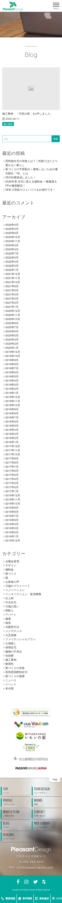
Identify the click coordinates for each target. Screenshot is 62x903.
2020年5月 (12, 335)
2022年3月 (12, 266)
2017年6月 (12, 471)
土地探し (10, 643)
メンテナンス (13, 631)
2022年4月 (12, 261)
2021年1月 (12, 307)
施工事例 (8, 124)
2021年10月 (12, 282)
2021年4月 (12, 294)
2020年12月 (12, 311)
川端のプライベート (17, 586)
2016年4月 (12, 524)
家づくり (10, 573)
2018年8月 (12, 413)
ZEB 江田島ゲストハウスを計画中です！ (30, 190)
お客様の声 (12, 582)
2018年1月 (12, 442)
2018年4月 (12, 430)
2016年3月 (12, 528)
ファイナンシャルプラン (20, 639)
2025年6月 (12, 233)
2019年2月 (12, 389)
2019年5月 (12, 376)
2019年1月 (12, 393)
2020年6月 (12, 331)
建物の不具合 (13, 651)
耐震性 (9, 664)
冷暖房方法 (12, 627)
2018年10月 (12, 405)
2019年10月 (12, 356)
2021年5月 (12, 290)
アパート (10, 614)
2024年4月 (12, 245)
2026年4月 (12, 225)
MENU (56, 8)
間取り (9, 610)
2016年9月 (12, 508)
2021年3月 (12, 298)
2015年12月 (12, 540)
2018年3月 (12, 434)
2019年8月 (12, 364)
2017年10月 (12, 454)
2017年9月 (12, 458)
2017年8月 (12, 462)
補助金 (9, 569)
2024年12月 (12, 237)
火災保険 (10, 635)
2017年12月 (12, 446)
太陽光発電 (12, 561)
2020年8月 (12, 323)
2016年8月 (12, 512)
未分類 (9, 688)
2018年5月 (12, 425)
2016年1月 (12, 536)
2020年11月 (12, 315)
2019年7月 (12, 368)
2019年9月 (12, 360)
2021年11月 (12, 278)
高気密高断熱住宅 (16, 672)
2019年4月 (12, 380)
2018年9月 (12, 409)
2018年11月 (12, 401)
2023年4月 (12, 249)
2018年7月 (12, 417)
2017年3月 (12, 483)
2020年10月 (12, 319)
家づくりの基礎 (15, 676)
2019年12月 (12, 352)
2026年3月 (12, 229)
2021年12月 (12, 274)
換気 (8, 623)
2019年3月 (12, 384)
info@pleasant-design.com (34, 867)
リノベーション (15, 590)
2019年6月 (12, 372)
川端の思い (12, 606)
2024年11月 (12, 241)
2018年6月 (12, 421)
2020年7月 (12, 327)
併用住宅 (10, 647)
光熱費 (9, 655)
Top (55, 779)
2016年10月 (12, 503)
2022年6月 (12, 257)
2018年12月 (12, 397)
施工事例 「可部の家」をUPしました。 (27, 114)
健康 (8, 619)
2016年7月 (12, 516)
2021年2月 (12, 302)
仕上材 (9, 598)
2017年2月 (12, 487)
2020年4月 (12, 339)
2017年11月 (12, 450)
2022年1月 (12, 270)
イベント (10, 684)
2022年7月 (12, 253)
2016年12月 (12, 495)
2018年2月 (12, 438)
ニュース (10, 680)
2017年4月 (12, 479)
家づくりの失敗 (15, 668)
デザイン (10, 565)
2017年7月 (12, 467)
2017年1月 (12, 491)
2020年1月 (12, 348)
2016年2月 (12, 532)
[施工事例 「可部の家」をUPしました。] (31, 88)
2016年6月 (12, 520)
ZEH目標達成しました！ (20, 177)
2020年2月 (12, 343)
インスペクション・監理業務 (23, 594)
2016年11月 (12, 499)
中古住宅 (10, 602)
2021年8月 (12, 286)
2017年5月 (12, 475)
